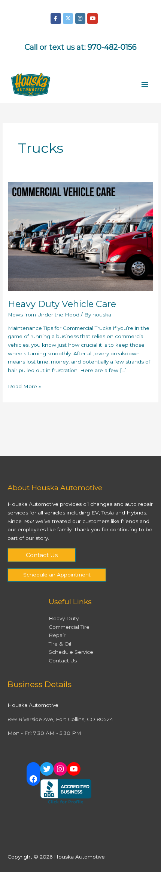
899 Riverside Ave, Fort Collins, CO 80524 (60, 719)
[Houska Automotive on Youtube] (92, 18)
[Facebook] (33, 779)
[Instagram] (60, 769)
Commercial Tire (69, 627)
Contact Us (42, 555)
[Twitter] (47, 769)
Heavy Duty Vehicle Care (62, 304)
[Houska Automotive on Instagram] (80, 18)
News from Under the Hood (43, 315)
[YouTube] (73, 769)
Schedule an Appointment (57, 575)
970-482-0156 (112, 47)
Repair (57, 635)
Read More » (24, 385)
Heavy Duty (64, 618)
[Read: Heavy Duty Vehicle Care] (80, 236)
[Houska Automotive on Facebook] (56, 18)
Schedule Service (71, 652)
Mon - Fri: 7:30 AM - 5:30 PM (44, 733)
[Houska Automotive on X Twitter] (68, 18)
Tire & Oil (60, 644)
